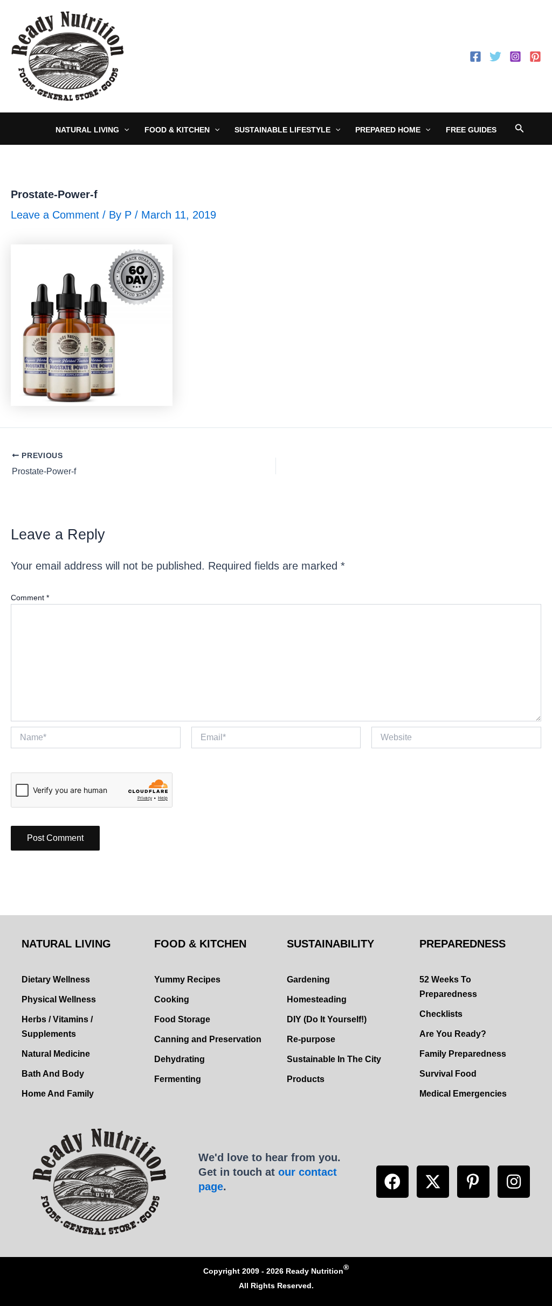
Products (306, 1079)
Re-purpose (311, 1039)
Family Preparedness (462, 1053)
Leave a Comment (55, 215)
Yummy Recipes (187, 979)
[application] (124, 130)
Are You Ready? (452, 1033)
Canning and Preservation (207, 1039)
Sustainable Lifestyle (282, 129)
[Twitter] (495, 56)
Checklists (441, 1014)
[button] (392, 1181)
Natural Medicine (56, 1053)
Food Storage (182, 1019)
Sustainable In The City (334, 1059)
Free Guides (471, 129)
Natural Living (87, 129)
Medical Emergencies (463, 1093)
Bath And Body (53, 1073)
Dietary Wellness (56, 979)
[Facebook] (475, 56)
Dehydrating (179, 1059)
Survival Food (448, 1073)
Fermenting (177, 1079)
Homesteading (317, 999)
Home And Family (58, 1093)
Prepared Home (387, 129)
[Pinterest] (535, 56)
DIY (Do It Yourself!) (327, 1019)
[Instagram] (515, 56)
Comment (30, 597)
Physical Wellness (59, 999)
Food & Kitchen (177, 129)
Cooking (171, 999)
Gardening (308, 979)
